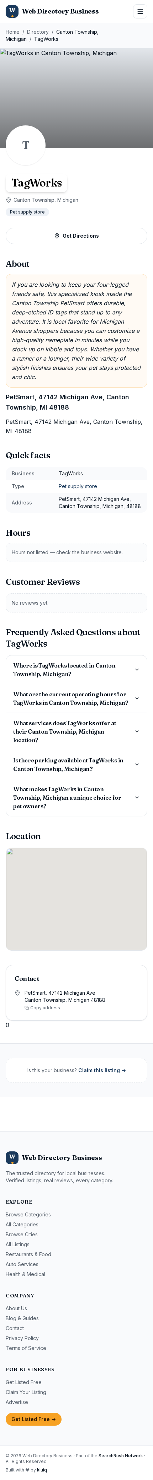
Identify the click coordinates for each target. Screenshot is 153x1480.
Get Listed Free (24, 1382)
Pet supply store (27, 212)
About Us (16, 1308)
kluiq (42, 1470)
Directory (38, 32)
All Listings (18, 1244)
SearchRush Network (121, 1455)
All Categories (22, 1224)
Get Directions (81, 236)
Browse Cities (22, 1234)
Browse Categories (28, 1214)
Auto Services (22, 1264)
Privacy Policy (22, 1338)
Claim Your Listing (26, 1392)
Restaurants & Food (28, 1254)
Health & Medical (25, 1274)
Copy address (45, 1007)
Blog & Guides (22, 1318)
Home (13, 32)
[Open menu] (140, 11)
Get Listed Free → (33, 1419)
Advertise (17, 1402)
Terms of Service (26, 1348)
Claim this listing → (102, 1070)
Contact (15, 1328)
